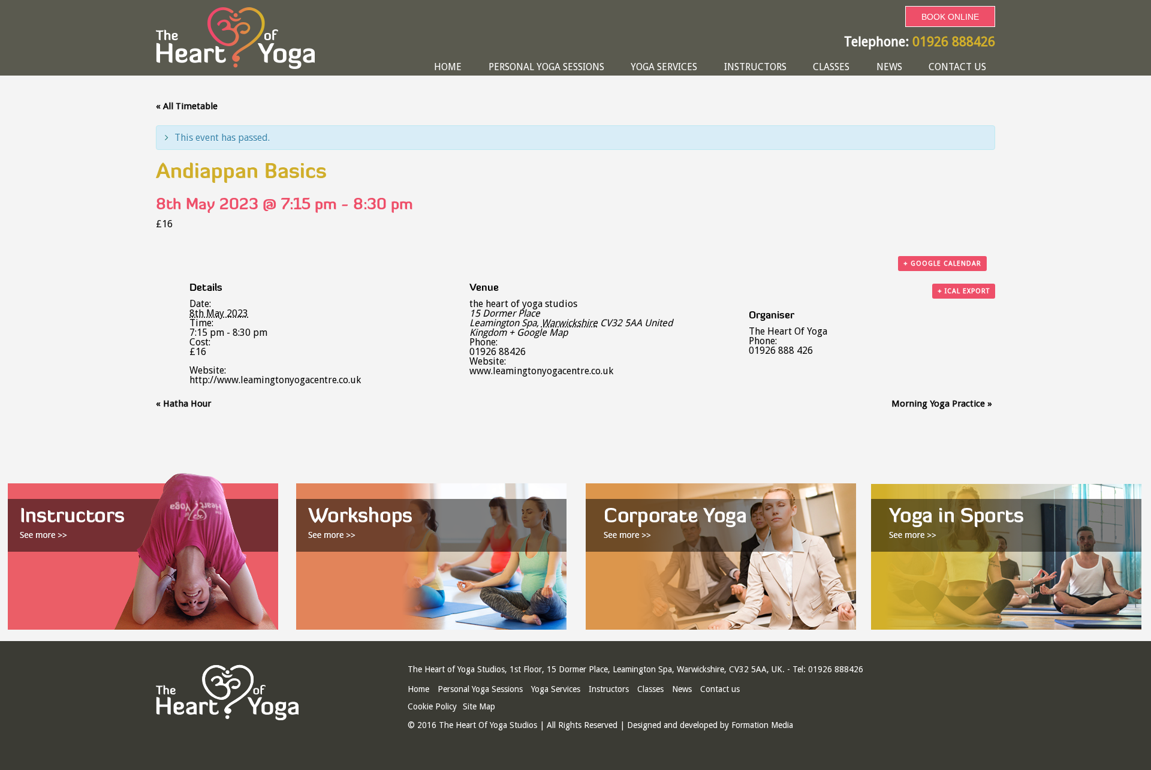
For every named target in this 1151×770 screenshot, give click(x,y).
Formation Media (762, 725)
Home (448, 67)
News (889, 67)
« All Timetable (187, 106)
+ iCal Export (964, 291)
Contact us (957, 67)
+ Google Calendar (942, 263)
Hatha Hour (183, 403)
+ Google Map (538, 332)
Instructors (755, 67)
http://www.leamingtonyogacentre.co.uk (275, 380)
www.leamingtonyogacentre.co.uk (541, 371)
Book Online (950, 17)
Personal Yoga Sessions (546, 67)
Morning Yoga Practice (941, 403)
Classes (831, 67)
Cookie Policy (432, 706)
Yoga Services (664, 67)
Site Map (479, 706)
